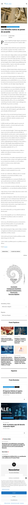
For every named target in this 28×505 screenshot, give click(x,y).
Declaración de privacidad (15, 503)
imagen (5, 246)
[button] (26, 478)
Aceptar (14, 492)
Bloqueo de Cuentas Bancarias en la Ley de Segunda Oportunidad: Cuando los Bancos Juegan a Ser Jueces (20, 360)
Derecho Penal (5, 251)
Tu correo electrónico (14, 472)
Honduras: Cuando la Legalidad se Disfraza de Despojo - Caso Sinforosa (20, 341)
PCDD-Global (11, 35)
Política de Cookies (7, 503)
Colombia (3, 26)
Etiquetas (3, 312)
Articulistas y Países (5, 303)
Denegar (14, 496)
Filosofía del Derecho (15, 251)
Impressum (22, 503)
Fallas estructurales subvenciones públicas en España (7, 340)
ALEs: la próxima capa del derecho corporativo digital (14, 425)
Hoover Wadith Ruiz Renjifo (13, 26)
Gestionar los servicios (5, 489)
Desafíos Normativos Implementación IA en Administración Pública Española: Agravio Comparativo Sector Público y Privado (7, 361)
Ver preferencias (14, 500)
